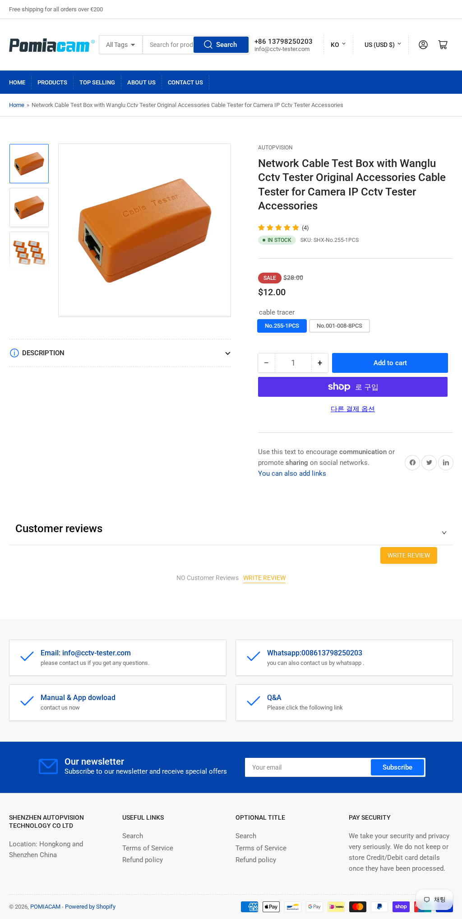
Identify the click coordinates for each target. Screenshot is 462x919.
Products (52, 82)
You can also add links (292, 473)
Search (226, 45)
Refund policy (142, 860)
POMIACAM (45, 906)
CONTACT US (185, 82)
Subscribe (397, 767)
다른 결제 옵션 (353, 409)
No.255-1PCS (282, 325)
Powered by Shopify (90, 906)
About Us (141, 82)
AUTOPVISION (275, 147)
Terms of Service (147, 848)
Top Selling (97, 82)
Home (17, 82)
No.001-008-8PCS (339, 325)
